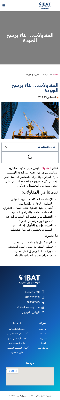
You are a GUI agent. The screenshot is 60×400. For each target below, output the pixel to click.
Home (56, 74)
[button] (3, 5)
